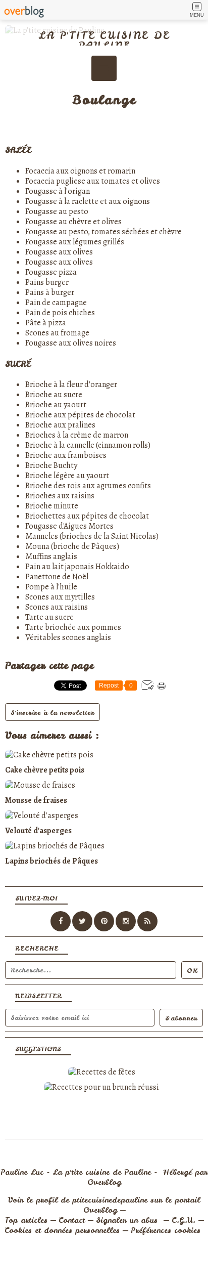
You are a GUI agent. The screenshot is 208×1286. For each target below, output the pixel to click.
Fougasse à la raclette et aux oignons (87, 201)
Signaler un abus (128, 1220)
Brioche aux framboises (66, 455)
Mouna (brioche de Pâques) (72, 546)
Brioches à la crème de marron (76, 435)
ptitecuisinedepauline (109, 1200)
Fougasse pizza (51, 272)
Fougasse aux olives (59, 252)
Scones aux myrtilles (60, 597)
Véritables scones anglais (68, 637)
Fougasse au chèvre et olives (73, 221)
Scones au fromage (57, 332)
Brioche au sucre (53, 394)
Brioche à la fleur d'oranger (71, 384)
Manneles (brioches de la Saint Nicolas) (92, 536)
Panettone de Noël (56, 576)
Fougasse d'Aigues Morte (67, 526)
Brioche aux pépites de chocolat (80, 414)
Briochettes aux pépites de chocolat (87, 516)
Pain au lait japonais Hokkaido (77, 566)
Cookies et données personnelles (62, 1230)
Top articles (26, 1220)
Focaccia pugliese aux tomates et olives (92, 181)
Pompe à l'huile (51, 586)
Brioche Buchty (51, 465)
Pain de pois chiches (60, 312)
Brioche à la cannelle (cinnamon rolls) (87, 445)
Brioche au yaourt (55, 404)
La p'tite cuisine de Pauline (104, 40)
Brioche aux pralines (60, 425)
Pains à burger (49, 292)
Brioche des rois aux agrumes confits (88, 485)
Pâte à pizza (45, 322)
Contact (72, 1220)
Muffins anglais (51, 556)
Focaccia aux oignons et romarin (80, 171)
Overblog (104, 1182)
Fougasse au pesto (56, 211)
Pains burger (47, 282)
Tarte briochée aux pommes (73, 627)
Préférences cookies (165, 1230)
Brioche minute (51, 505)
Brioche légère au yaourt (67, 475)
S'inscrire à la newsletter (52, 712)
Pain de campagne (56, 302)
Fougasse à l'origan (57, 191)
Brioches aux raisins (59, 495)
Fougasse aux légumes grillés (74, 241)
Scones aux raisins (56, 607)
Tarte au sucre (49, 617)
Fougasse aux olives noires (70, 343)
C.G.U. (183, 1220)
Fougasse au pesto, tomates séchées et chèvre (103, 231)
